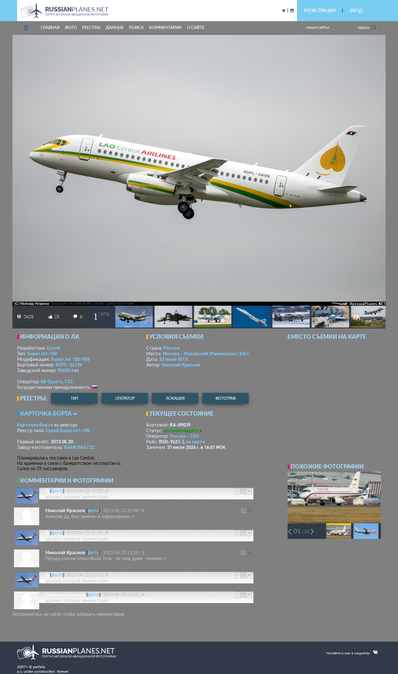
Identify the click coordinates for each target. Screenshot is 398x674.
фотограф (225, 398)
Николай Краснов (181, 364)
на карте (195, 441)
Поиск (365, 28)
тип (75, 370)
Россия (171, 348)
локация (175, 398)
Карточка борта (35, 424)
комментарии (165, 27)
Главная (50, 27)
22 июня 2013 (173, 359)
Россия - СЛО (184, 436)
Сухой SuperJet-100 (68, 430)
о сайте (195, 27)
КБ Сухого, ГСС (57, 381)
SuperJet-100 (42, 353)
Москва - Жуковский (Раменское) (213, 353)
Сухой (53, 348)
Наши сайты (317, 27)
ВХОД (356, 10)
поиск (136, 27)
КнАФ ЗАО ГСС (79, 447)
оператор (125, 398)
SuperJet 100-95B (70, 359)
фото (71, 27)
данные (115, 27)
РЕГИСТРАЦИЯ (320, 10)
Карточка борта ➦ (49, 413)
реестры (91, 27)
